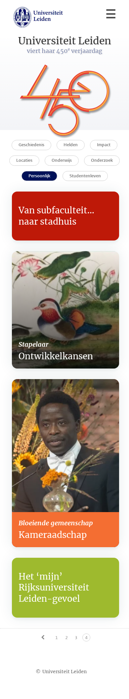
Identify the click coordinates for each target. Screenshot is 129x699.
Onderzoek (102, 160)
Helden (71, 145)
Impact (103, 145)
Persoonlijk (39, 176)
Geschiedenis (31, 145)
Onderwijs (62, 160)
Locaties (24, 160)
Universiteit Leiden (64, 672)
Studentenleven (85, 176)
